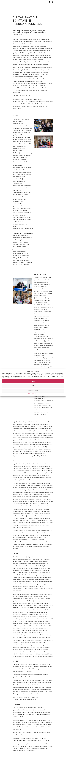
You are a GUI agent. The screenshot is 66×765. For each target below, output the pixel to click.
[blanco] (33, 2)
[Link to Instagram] (49, 2)
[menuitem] (33, 6)
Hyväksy (33, 381)
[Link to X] (52, 2)
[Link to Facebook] (47, 2)
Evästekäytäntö (32, 393)
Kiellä (33, 386)
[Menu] (33, 6)
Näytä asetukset (33, 390)
